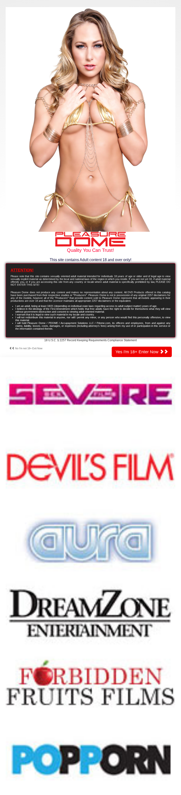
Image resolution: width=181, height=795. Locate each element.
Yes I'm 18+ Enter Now (137, 351)
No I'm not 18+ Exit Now (28, 348)
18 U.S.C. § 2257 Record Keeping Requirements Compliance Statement (90, 340)
